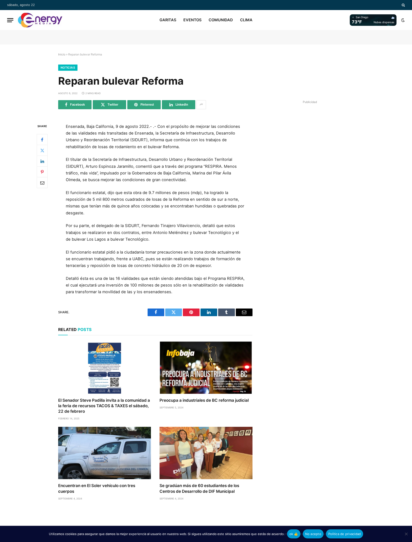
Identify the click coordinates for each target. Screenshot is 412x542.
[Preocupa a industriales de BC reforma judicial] (206, 367)
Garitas (168, 19)
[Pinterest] (42, 171)
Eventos (192, 19)
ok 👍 (293, 534)
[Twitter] (42, 150)
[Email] (42, 182)
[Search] (403, 5)
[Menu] (10, 20)
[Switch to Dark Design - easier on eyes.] (402, 20)
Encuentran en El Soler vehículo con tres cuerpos (96, 488)
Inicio (61, 54)
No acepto (313, 534)
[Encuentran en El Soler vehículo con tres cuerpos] (104, 453)
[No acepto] (406, 533)
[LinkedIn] (42, 161)
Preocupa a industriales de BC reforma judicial (204, 400)
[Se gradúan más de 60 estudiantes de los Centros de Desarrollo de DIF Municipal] (206, 453)
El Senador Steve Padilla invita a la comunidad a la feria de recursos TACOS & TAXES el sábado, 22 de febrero (104, 406)
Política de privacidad (344, 534)
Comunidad (221, 19)
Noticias (68, 67)
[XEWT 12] (40, 20)
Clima (246, 19)
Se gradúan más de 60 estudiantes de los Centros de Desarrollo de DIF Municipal (199, 488)
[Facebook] (42, 139)
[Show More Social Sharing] (201, 104)
